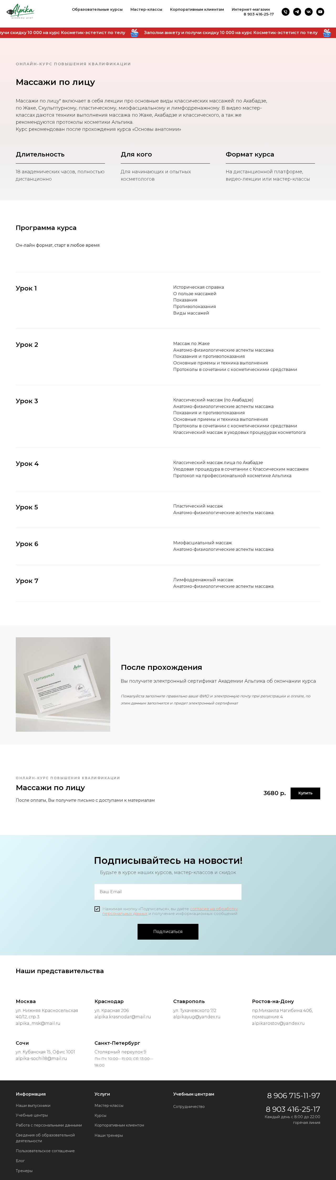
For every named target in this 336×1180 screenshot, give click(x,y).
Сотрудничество (189, 1106)
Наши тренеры (108, 1135)
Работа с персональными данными (49, 1125)
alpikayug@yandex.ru (196, 1016)
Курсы (100, 1115)
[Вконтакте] (309, 12)
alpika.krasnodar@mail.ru (122, 1016)
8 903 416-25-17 (259, 14)
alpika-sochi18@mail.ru (41, 1058)
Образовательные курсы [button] (97, 9)
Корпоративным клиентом (119, 1125)
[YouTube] (320, 12)
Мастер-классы (146, 9)
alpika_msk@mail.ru (38, 1023)
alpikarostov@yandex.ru (278, 1023)
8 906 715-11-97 (293, 1095)
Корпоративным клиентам (197, 9)
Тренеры (24, 1170)
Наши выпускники (33, 1105)
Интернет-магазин (251, 9)
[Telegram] (297, 12)
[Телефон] (286, 12)
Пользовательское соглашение (45, 1151)
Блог (20, 1161)
